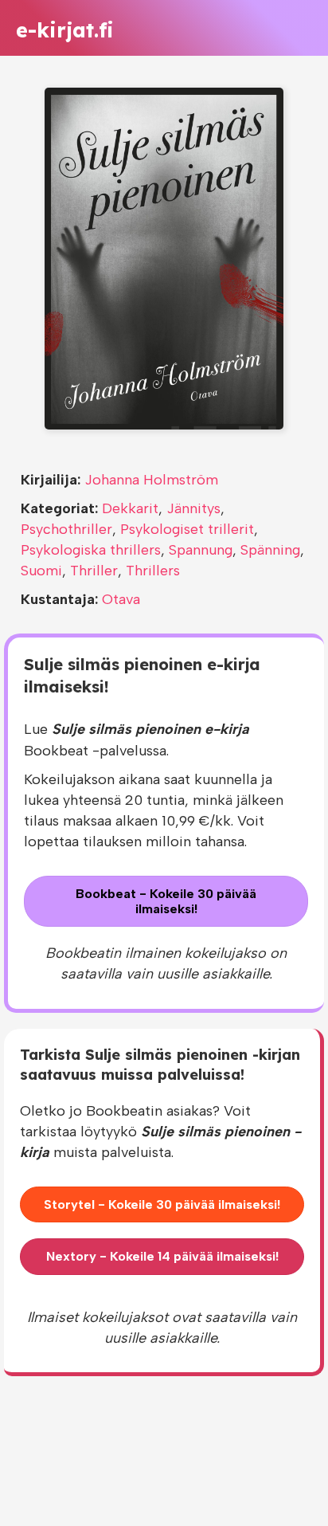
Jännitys (193, 508)
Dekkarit (130, 508)
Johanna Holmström (151, 479)
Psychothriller (66, 529)
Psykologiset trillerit (187, 529)
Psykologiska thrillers (91, 550)
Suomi (41, 570)
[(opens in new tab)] (164, 257)
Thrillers (153, 570)
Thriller (94, 570)
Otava (121, 599)
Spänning (270, 550)
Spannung (200, 550)
